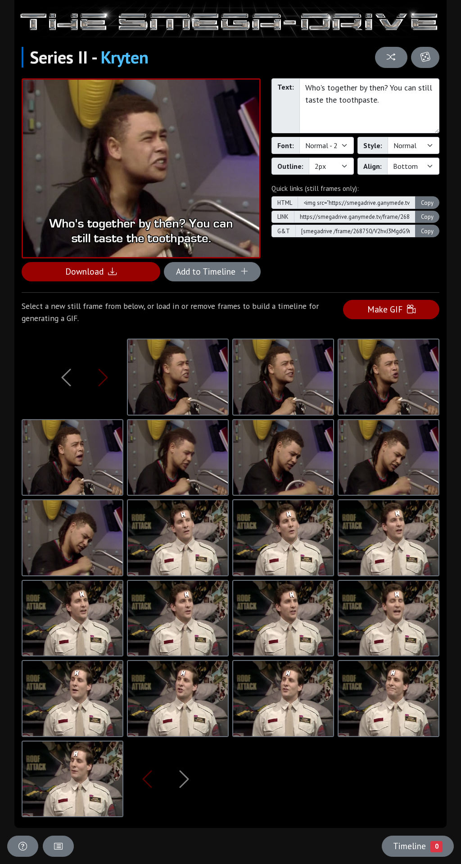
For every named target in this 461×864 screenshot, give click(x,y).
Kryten (125, 57)
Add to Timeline (208, 271)
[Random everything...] (425, 57)
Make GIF (387, 309)
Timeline (415, 845)
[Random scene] (391, 57)
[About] (22, 846)
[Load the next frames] (184, 778)
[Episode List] (58, 846)
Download (86, 271)
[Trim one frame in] (103, 377)
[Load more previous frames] (66, 377)
